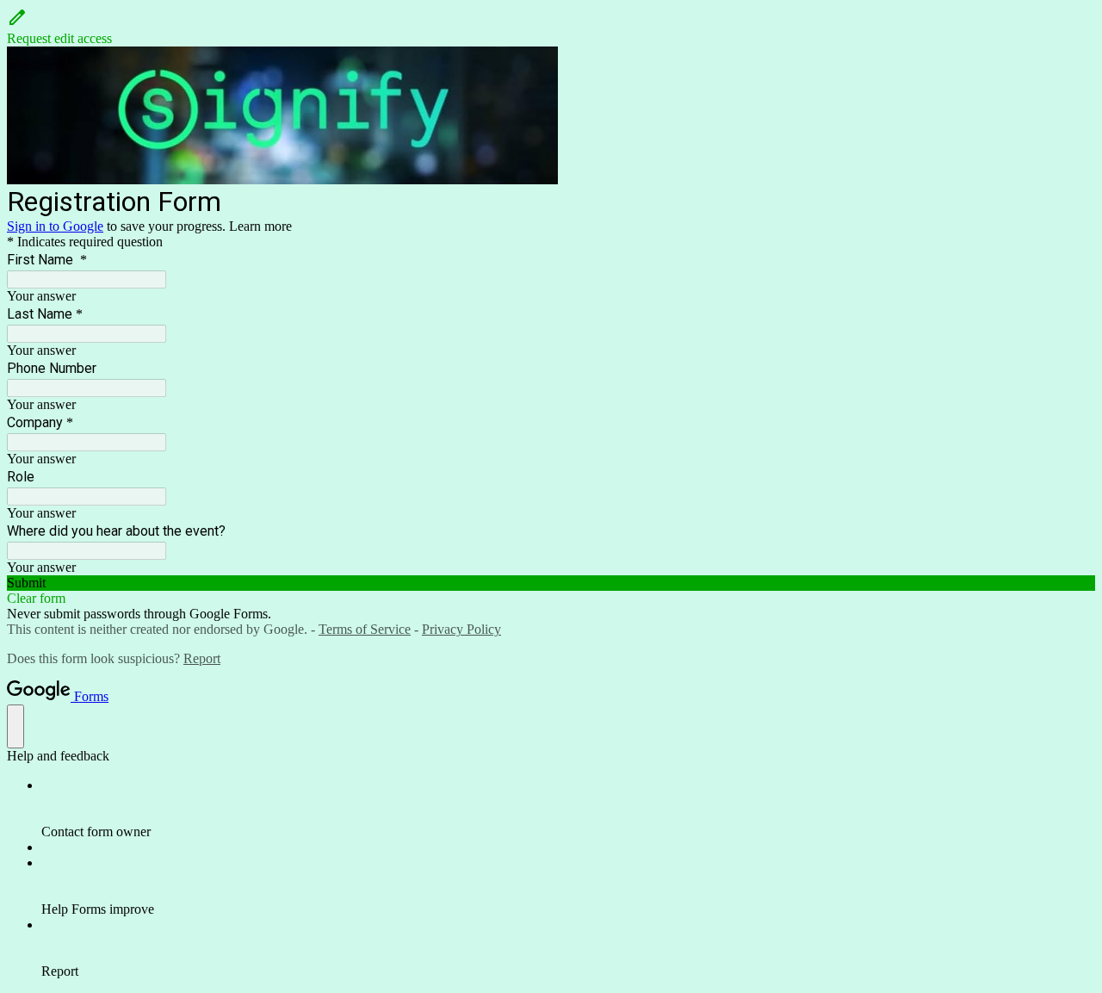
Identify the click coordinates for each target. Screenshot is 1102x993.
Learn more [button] (260, 226)
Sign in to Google (55, 226)
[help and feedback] (15, 726)
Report (201, 658)
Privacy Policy (461, 629)
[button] (551, 27)
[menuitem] (568, 809)
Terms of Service (365, 629)
